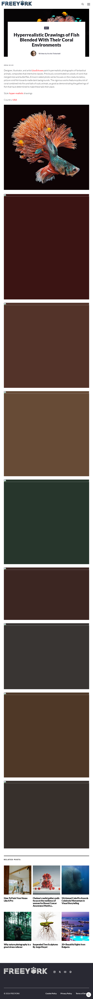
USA (15, 99)
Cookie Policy (51, 993)
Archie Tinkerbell (53, 53)
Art (46, 28)
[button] (82, 4)
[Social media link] (54, 972)
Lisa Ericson (37, 70)
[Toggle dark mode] (88, 994)
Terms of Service (82, 993)
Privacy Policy (66, 993)
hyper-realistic (16, 93)
